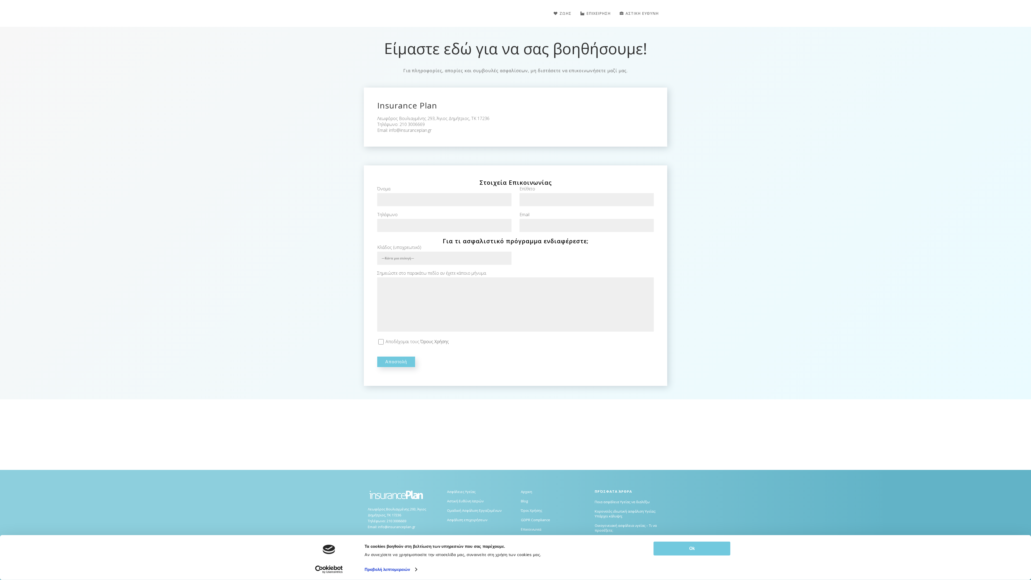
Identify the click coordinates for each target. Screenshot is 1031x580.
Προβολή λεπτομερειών (387, 569)
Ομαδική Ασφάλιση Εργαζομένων (474, 510)
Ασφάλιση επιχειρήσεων (467, 519)
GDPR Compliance (535, 519)
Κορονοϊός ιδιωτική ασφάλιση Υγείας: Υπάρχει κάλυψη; (625, 514)
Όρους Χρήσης (434, 342)
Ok (692, 548)
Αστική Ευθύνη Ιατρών (465, 501)
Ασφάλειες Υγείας (461, 491)
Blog (524, 501)
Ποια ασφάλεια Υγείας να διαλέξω (622, 501)
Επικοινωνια (531, 529)
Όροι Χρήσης (531, 510)
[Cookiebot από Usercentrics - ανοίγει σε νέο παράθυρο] (329, 570)
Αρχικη (526, 491)
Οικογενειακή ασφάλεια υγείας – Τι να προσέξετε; (626, 528)
